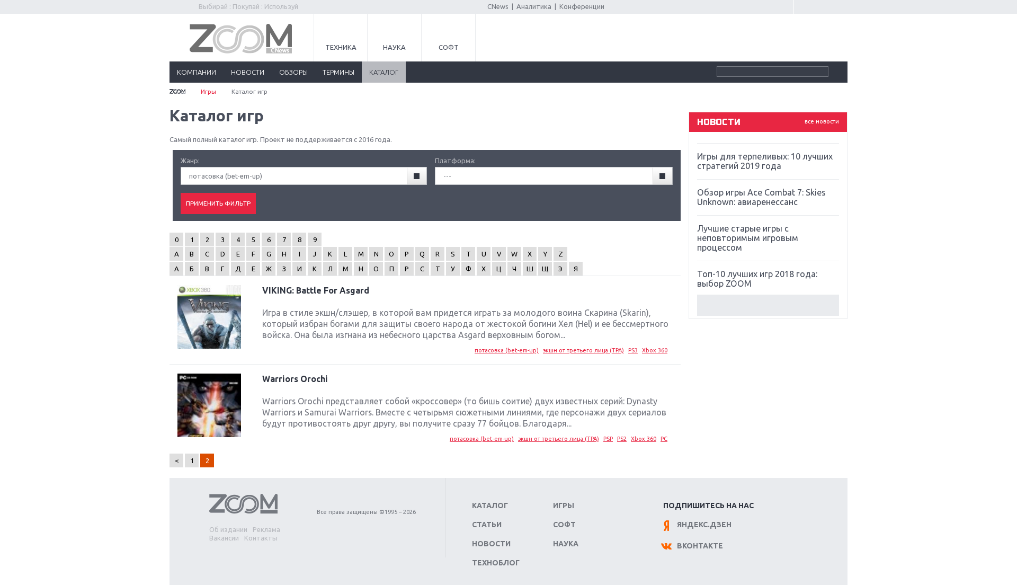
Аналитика (533, 6)
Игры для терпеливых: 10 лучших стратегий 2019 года (765, 161)
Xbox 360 (654, 350)
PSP (608, 439)
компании (196, 72)
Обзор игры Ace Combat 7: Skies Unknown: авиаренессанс (761, 197)
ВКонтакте (700, 546)
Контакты (261, 538)
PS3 (633, 350)
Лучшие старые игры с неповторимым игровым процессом (747, 238)
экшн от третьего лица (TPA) (583, 350)
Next (768, 305)
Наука (394, 47)
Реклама (266, 529)
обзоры (293, 72)
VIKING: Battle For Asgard (315, 290)
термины (338, 72)
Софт (449, 47)
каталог (383, 72)
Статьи (487, 524)
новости (247, 72)
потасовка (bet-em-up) (507, 350)
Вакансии (224, 538)
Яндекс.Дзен (704, 524)
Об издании (228, 529)
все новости (822, 121)
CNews (497, 6)
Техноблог (496, 563)
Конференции (581, 6)
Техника (340, 47)
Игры (208, 91)
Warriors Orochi (295, 379)
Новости (491, 543)
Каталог (490, 505)
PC (664, 439)
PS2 (622, 439)
